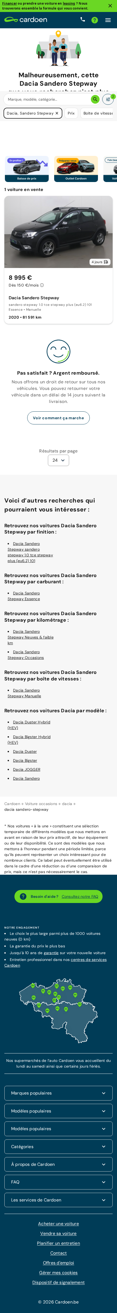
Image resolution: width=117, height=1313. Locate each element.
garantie (51, 952)
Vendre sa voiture (58, 1233)
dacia (67, 803)
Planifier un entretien (58, 1243)
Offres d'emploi (58, 1263)
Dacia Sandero (26, 778)
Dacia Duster (25, 751)
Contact (58, 1253)
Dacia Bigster (25, 760)
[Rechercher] (95, 99)
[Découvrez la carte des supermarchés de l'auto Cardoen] (58, 1042)
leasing (69, 3)
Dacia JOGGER (26, 769)
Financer (9, 3)
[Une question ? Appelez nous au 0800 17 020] (82, 20)
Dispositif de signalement (58, 1282)
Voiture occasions (41, 803)
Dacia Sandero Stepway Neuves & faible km (31, 637)
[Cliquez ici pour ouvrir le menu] (108, 20)
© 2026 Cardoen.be (58, 1302)
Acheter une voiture (58, 1223)
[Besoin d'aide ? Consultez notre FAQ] (94, 20)
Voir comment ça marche (58, 417)
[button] (57, 113)
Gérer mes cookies (58, 1272)
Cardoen (12, 803)
